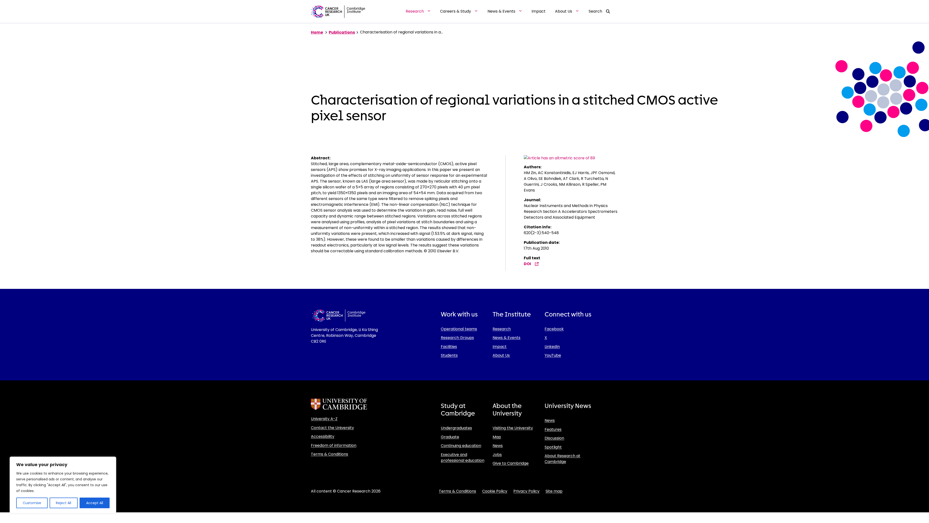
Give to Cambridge (511, 463)
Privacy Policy (526, 491)
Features (553, 429)
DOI (527, 264)
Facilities (449, 346)
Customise (32, 502)
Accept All (94, 502)
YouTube (553, 355)
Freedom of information (333, 445)
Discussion (554, 438)
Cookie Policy (494, 491)
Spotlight (553, 447)
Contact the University (332, 428)
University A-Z (324, 419)
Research (502, 329)
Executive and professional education (462, 457)
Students (449, 355)
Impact (500, 346)
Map (497, 437)
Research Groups (457, 337)
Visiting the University (513, 428)
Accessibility (322, 436)
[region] (63, 485)
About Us (501, 355)
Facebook (554, 329)
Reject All (63, 502)
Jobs (497, 454)
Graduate (450, 437)
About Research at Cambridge (562, 458)
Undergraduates (456, 428)
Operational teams (459, 329)
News (498, 445)
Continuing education (461, 445)
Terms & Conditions (329, 454)
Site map (554, 491)
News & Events (506, 337)
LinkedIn (552, 346)
